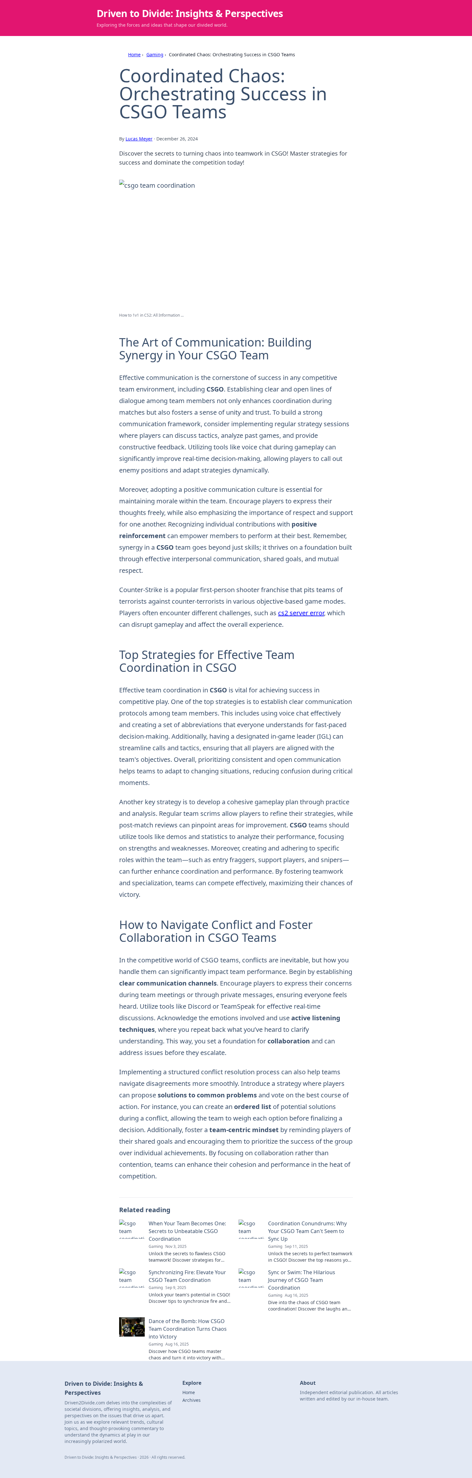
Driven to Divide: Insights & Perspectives (190, 13)
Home (134, 54)
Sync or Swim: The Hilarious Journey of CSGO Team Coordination (301, 1280)
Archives (191, 1400)
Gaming (154, 54)
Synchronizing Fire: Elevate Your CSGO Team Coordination (187, 1276)
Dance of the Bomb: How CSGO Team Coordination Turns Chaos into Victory (188, 1329)
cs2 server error (301, 612)
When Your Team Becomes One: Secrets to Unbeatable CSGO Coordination (187, 1231)
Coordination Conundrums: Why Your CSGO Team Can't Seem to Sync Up (307, 1231)
